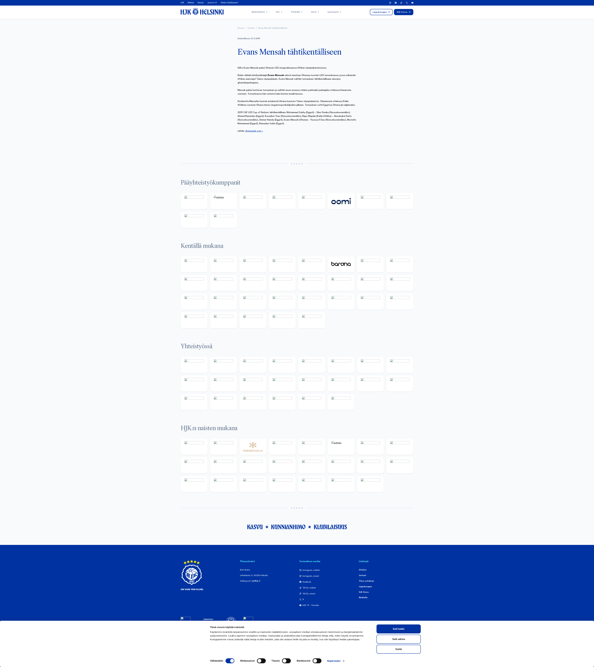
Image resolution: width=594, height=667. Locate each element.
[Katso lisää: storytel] (399, 264)
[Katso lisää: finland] (341, 465)
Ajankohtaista (258, 12)
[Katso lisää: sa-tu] (223, 384)
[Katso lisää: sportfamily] (311, 384)
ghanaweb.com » (254, 131)
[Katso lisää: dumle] (341, 302)
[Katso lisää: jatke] (223, 283)
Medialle (363, 598)
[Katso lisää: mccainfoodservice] (341, 365)
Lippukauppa (365, 587)
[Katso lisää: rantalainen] (223, 447)
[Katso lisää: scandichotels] (311, 320)
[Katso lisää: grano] (370, 302)
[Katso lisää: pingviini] (252, 264)
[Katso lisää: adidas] (223, 201)
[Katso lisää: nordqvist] (311, 264)
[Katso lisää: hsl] (282, 302)
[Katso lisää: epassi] (282, 465)
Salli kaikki (398, 629)
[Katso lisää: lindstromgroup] (194, 384)
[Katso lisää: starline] (341, 283)
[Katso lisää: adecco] (370, 264)
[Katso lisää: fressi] (223, 465)
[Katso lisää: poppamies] (223, 365)
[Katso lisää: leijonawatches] (252, 283)
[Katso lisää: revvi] (194, 201)
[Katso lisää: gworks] (370, 384)
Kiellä (399, 649)
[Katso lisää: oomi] (341, 201)
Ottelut (362, 570)
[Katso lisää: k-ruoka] (399, 302)
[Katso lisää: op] (282, 201)
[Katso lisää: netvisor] (223, 320)
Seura (313, 12)
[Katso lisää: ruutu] (311, 201)
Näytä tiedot (333, 661)
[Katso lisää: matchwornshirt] (399, 384)
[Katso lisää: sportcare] (223, 402)
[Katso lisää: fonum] (399, 447)
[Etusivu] (202, 11)
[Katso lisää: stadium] (194, 220)
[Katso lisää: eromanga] (282, 365)
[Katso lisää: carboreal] (223, 264)
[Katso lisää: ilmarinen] (370, 283)
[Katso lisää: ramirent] (252, 302)
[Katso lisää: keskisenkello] (252, 447)
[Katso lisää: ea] (194, 320)
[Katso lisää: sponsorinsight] (341, 402)
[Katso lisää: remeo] (282, 320)
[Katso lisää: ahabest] (194, 402)
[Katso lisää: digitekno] (194, 283)
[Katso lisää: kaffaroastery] (311, 365)
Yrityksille (295, 12)
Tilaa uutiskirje (366, 581)
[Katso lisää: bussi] (399, 283)
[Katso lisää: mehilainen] (223, 220)
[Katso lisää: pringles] (399, 365)
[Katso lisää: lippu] (341, 384)
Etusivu (241, 28)
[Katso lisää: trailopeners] (282, 264)
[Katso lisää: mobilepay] (194, 264)
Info (278, 12)
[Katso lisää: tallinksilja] (399, 201)
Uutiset (251, 28)
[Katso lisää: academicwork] (194, 302)
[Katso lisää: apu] (282, 283)
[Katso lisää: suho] (252, 402)
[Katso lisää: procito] (282, 402)
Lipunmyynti (333, 12)
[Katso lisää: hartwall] (252, 201)
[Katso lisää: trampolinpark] (194, 365)
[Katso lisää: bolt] (370, 201)
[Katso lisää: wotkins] (370, 365)
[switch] (261, 660)
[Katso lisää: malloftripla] (223, 302)
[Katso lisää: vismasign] (252, 320)
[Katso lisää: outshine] (252, 384)
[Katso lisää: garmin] (282, 384)
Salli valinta (398, 639)
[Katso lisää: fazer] (311, 302)
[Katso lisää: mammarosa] (311, 402)
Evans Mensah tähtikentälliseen (272, 28)
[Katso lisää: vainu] (370, 447)
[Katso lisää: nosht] (252, 365)
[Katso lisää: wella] (252, 465)
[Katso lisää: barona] (341, 264)
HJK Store (364, 592)
